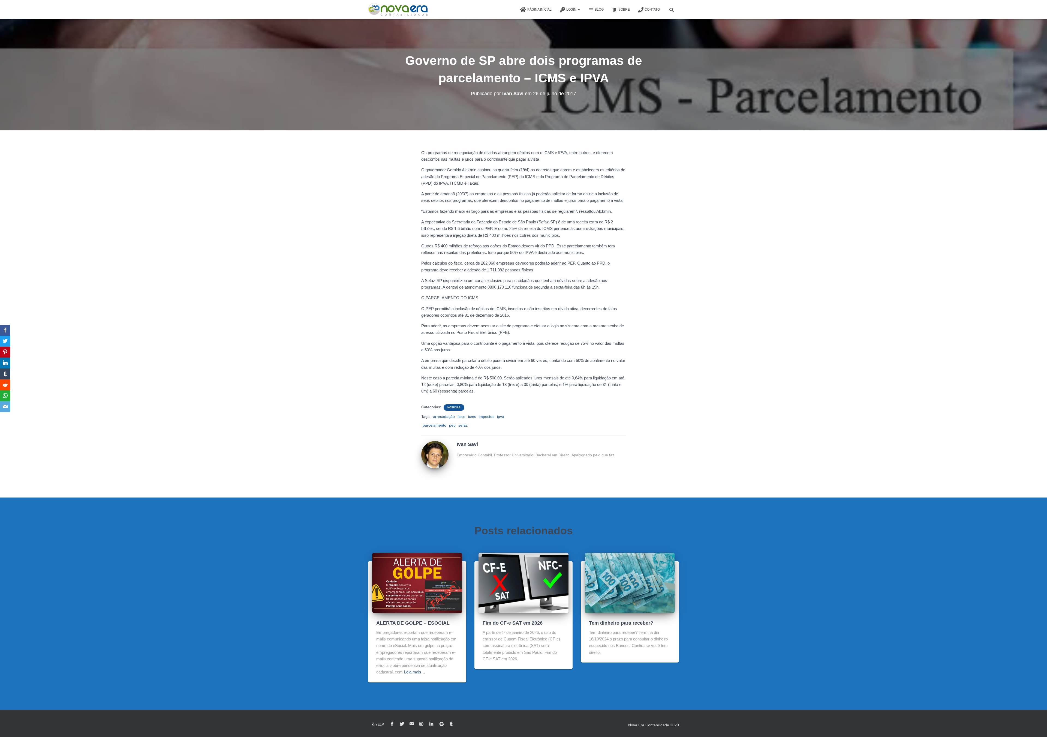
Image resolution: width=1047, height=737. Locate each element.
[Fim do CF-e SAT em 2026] (523, 582)
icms (472, 416)
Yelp (379, 724)
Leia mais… (414, 672)
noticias (454, 407)
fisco (461, 416)
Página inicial (539, 9)
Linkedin (432, 724)
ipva (500, 416)
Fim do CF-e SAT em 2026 (513, 623)
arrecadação (444, 416)
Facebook (392, 724)
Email (412, 723)
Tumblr (451, 724)
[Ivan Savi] (435, 454)
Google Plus (442, 724)
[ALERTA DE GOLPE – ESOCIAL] (417, 582)
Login (571, 9)
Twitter (402, 724)
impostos (486, 416)
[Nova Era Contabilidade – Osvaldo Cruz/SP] (398, 9)
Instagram (422, 724)
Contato (652, 9)
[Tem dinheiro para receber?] (630, 582)
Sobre (624, 9)
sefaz (463, 425)
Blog (599, 9)
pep (452, 425)
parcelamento (434, 425)
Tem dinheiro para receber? (621, 623)
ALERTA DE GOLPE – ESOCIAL (413, 623)
